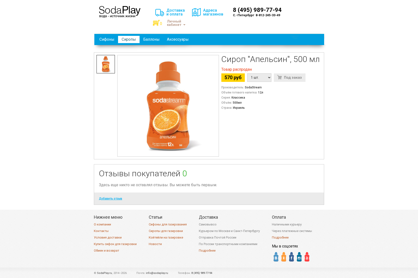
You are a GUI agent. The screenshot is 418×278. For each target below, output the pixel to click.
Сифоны (106, 39)
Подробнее (207, 250)
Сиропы (129, 39)
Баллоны (151, 39)
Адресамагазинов (213, 12)
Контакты (101, 231)
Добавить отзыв (110, 198)
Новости (155, 244)
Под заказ (293, 77)
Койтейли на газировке (166, 237)
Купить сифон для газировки (115, 244)
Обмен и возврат (106, 250)
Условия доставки (108, 237)
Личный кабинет (174, 23)
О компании (102, 224)
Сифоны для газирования (168, 224)
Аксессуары (178, 39)
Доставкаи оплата (175, 12)
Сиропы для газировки (166, 231)
